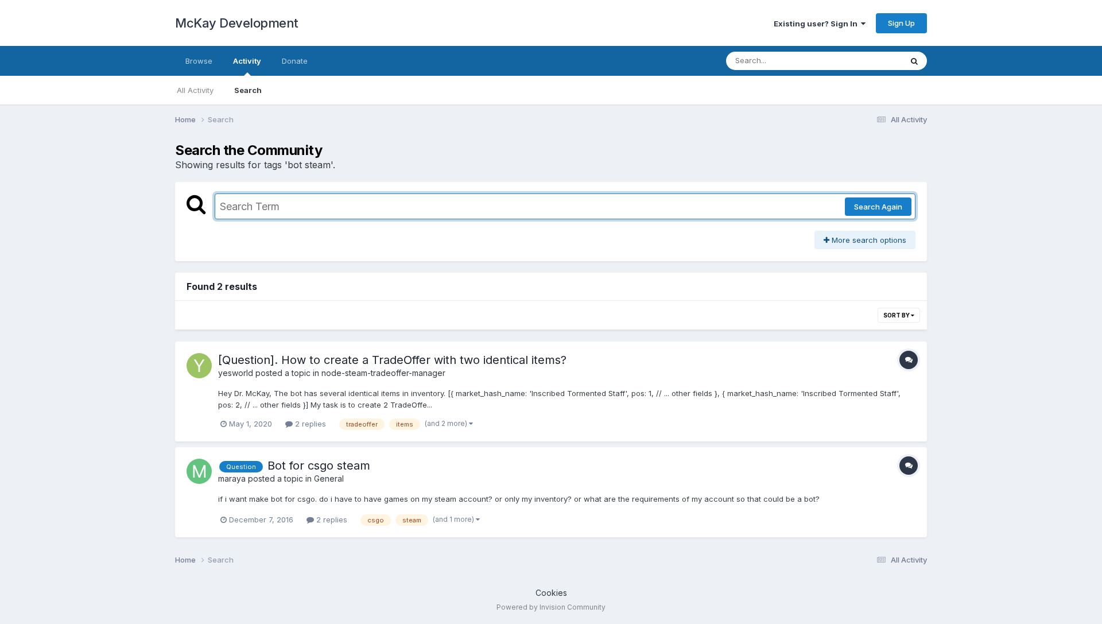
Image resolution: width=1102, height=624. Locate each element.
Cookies (551, 593)
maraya (232, 478)
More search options (867, 240)
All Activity (195, 90)
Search (248, 90)
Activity (247, 60)
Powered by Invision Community (551, 607)
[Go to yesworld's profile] (199, 365)
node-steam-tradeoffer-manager (383, 373)
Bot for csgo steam (318, 465)
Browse (198, 60)
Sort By (897, 315)
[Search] (914, 61)
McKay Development (236, 22)
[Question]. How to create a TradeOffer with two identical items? (392, 360)
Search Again (878, 206)
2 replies (309, 423)
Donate (295, 60)
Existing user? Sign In (817, 23)
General (329, 478)
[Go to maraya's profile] (199, 471)
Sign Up (901, 23)
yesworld (235, 373)
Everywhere (866, 60)
